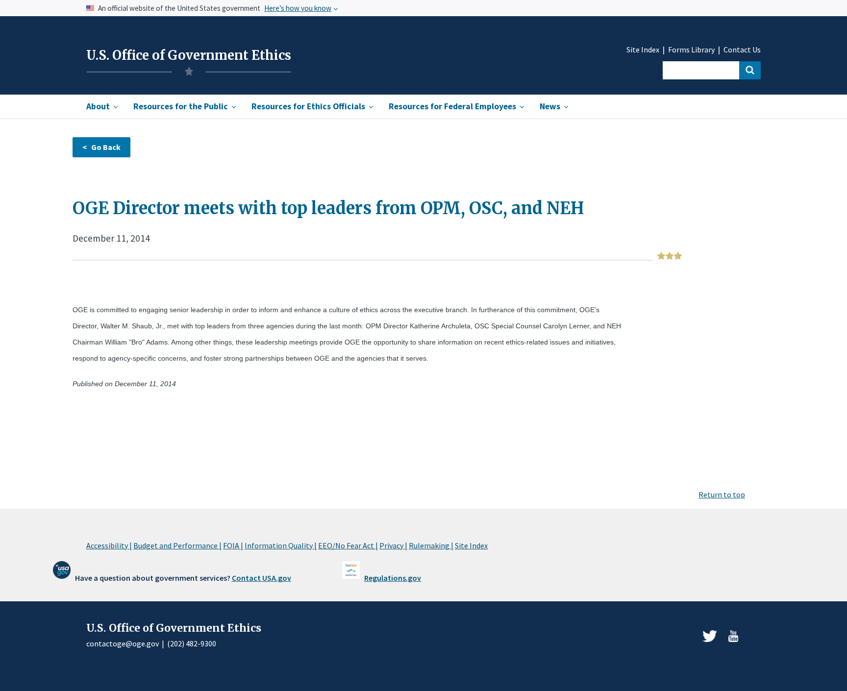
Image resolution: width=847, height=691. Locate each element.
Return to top (721, 494)
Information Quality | (281, 545)
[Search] (750, 70)
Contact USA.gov (261, 578)
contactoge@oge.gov (122, 643)
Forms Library (691, 49)
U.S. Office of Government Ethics (188, 55)
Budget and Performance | (177, 545)
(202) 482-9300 (191, 643)
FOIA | (233, 545)
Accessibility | (109, 545)
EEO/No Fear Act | (348, 545)
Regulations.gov (392, 578)
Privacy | (393, 545)
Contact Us (742, 49)
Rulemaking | (431, 545)
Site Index (642, 49)
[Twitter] (710, 636)
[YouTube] (733, 636)
